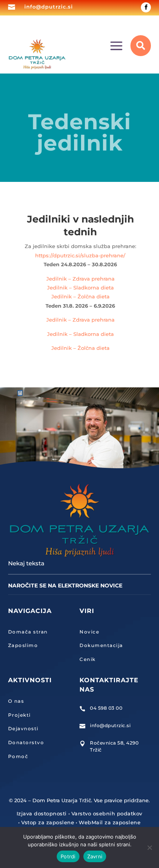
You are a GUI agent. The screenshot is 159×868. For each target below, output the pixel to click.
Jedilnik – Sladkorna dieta (80, 287)
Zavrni (95, 856)
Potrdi (68, 856)
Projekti (19, 715)
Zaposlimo (23, 645)
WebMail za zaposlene (109, 822)
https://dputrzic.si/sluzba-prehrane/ (80, 255)
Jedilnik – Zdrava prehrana (80, 279)
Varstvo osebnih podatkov (106, 813)
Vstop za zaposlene (47, 822)
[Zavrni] (149, 847)
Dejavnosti (23, 728)
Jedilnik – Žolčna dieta (80, 296)
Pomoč (18, 756)
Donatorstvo (26, 742)
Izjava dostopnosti (42, 813)
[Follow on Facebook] (146, 7)
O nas (16, 701)
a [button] (116, 46)
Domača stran (28, 632)
